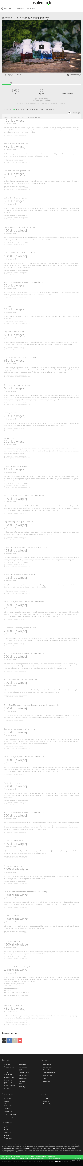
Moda (22, 1070)
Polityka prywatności (49, 1072)
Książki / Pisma (9, 1067)
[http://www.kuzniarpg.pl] (4, 1042)
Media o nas (7, 1105)
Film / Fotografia (10, 1085)
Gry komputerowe (8, 1073)
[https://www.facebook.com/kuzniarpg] (9, 1042)
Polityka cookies (48, 1075)
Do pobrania (46, 1081)
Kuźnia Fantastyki (75, 75)
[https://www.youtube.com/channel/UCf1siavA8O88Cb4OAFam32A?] (20, 1042)
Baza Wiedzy (47, 1104)
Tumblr (7, 1130)
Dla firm (45, 1098)
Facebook (8, 1132)
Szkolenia (46, 1101)
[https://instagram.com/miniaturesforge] (14, 1042)
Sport (23, 1081)
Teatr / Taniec (25, 1072)
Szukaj (32, 8)
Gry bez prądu (8, 75)
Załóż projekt (47, 1064)
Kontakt (45, 1084)
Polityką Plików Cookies (48, 1157)
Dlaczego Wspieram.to (7, 1102)
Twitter (7, 1135)
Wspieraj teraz (47, 1067)
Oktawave (76, 1160)
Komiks (7, 1070)
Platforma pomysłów (10, 1114)
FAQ (44, 1078)
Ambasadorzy (8, 1111)
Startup (23, 1084)
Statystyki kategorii (9, 1117)
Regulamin (46, 1070)
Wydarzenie (8, 1083)
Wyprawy (24, 1078)
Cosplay (23, 1064)
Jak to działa (7, 1098)
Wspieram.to (58, 1162)
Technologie (25, 1075)
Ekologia (23, 1087)
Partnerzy (7, 1108)
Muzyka (7, 1064)
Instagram (8, 1138)
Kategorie (7, 8)
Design (7, 1088)
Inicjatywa (8, 1080)
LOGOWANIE (20, 8)
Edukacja (24, 1067)
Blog (6, 1127)
